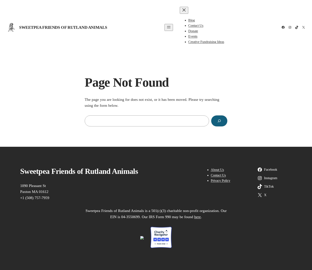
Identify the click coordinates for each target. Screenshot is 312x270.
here (197, 217)
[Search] (219, 120)
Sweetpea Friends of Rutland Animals (63, 27)
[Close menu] (184, 10)
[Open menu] (168, 27)
